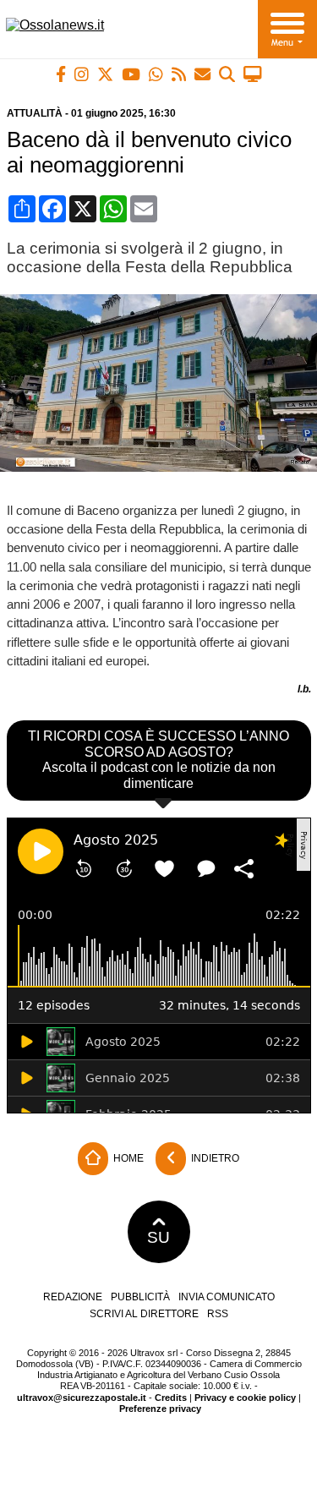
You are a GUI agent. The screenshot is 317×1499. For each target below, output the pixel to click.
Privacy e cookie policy (245, 1397)
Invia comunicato (226, 1297)
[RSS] (179, 74)
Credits (171, 1397)
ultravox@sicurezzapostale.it (81, 1397)
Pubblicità (140, 1297)
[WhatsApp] (156, 74)
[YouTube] (131, 74)
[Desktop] (252, 74)
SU (158, 1237)
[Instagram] (81, 74)
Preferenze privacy (160, 1408)
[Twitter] (105, 74)
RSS (217, 1314)
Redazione (72, 1297)
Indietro (214, 1158)
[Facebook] (61, 74)
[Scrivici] (202, 74)
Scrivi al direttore (144, 1314)
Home (127, 1158)
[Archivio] (227, 74)
